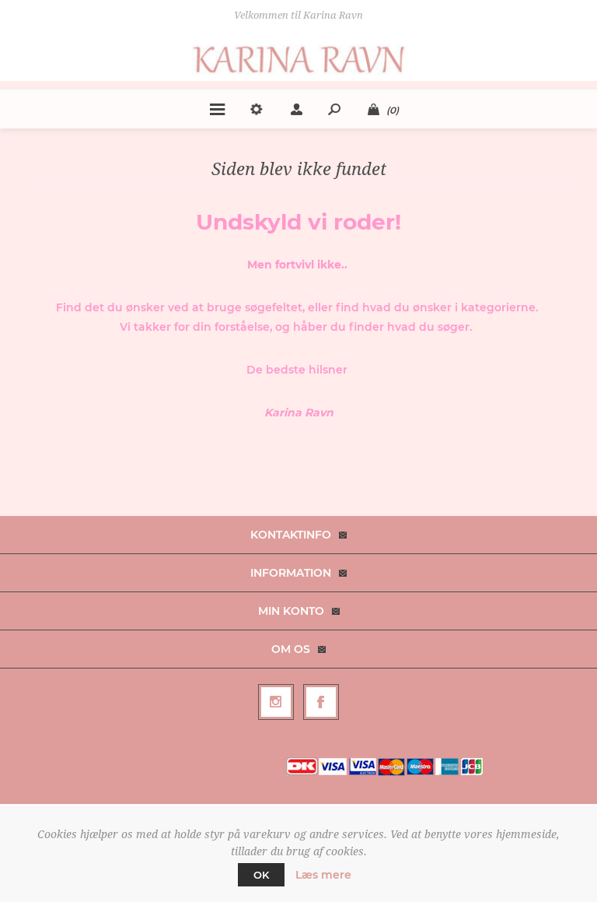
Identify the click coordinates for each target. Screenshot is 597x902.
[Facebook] (321, 702)
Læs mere (323, 875)
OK (261, 875)
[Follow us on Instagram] (276, 702)
